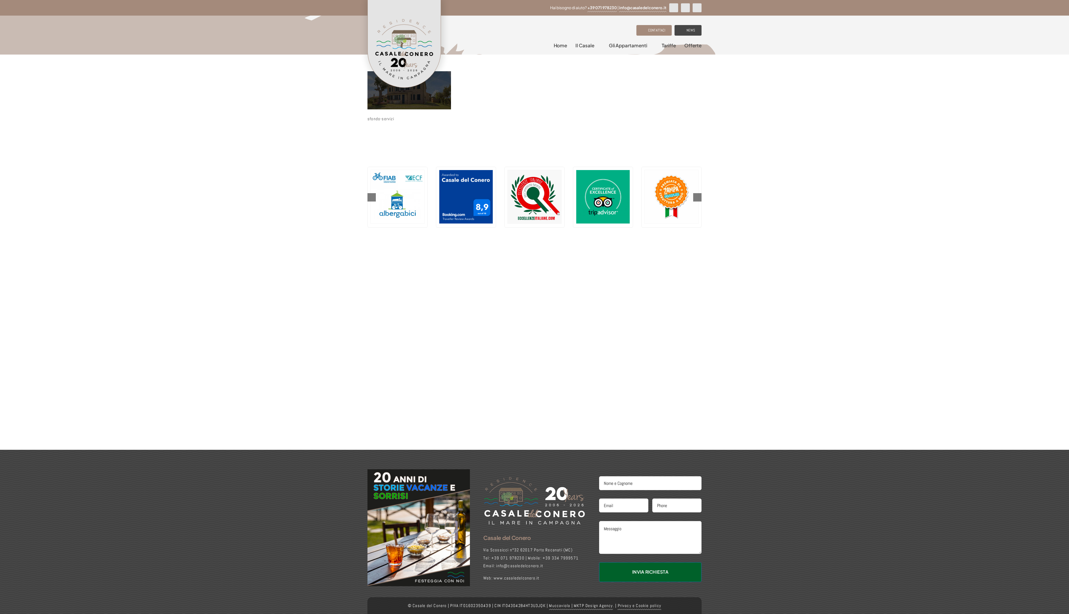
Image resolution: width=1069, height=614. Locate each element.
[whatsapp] (697, 7)
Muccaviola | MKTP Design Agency (581, 605)
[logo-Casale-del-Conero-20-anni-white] (534, 478)
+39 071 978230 (602, 7)
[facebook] (673, 7)
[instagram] (685, 7)
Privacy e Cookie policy (639, 605)
